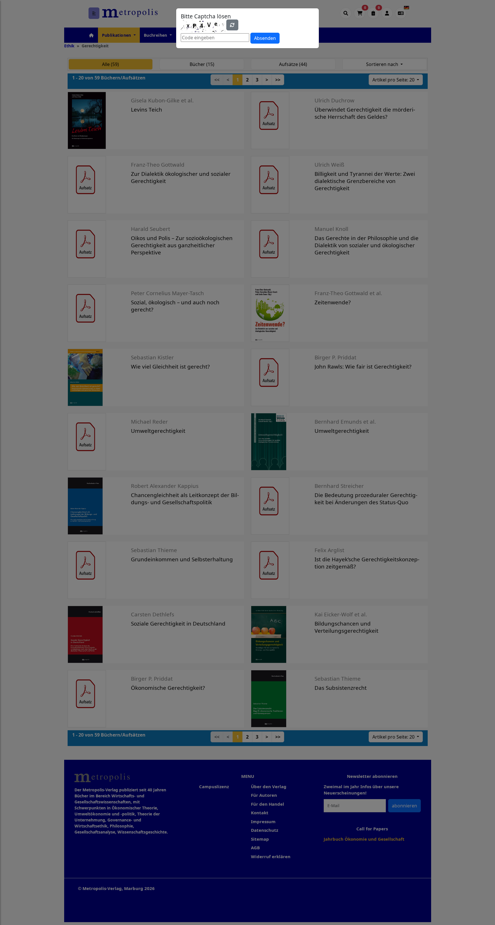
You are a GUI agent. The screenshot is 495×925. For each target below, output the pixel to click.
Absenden (265, 38)
